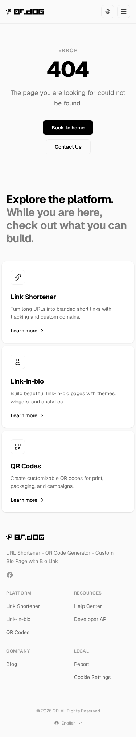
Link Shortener (23, 606)
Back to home (68, 127)
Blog (11, 664)
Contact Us (68, 147)
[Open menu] (123, 11)
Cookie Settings (92, 677)
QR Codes (17, 632)
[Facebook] (9, 575)
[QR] (25, 11)
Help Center (88, 606)
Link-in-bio (18, 619)
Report (81, 664)
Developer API (91, 619)
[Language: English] (107, 11)
